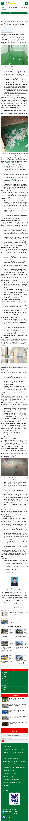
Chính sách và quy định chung (10, 809)
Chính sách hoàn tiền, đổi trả (10, 814)
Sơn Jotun (4, 678)
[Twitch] (12, 607)
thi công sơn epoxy (10, 179)
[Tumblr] (16, 607)
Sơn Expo (4, 674)
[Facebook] (10, 607)
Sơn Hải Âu (4, 687)
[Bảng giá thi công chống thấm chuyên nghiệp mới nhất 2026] (5, 706)
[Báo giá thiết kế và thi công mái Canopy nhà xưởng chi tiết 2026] (19, 643)
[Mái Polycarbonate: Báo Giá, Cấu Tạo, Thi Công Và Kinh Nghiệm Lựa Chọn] (19, 657)
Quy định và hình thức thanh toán (11, 811)
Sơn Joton (4, 689)
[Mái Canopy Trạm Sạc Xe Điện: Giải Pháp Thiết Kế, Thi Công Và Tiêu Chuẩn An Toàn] (19, 631)
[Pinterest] (14, 607)
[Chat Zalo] (3, 811)
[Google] (18, 607)
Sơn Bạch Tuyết (5, 683)
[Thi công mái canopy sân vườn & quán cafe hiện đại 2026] (5, 724)
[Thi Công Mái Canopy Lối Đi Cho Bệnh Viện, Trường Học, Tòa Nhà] (4, 631)
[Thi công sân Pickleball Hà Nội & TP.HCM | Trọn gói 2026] (5, 712)
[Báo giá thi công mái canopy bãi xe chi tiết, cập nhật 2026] (5, 718)
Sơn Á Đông (4, 681)
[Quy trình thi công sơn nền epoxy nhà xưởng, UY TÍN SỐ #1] (5, 699)
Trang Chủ (3, 7)
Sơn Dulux (4, 676)
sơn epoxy (8, 161)
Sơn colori (4, 672)
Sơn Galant (4, 685)
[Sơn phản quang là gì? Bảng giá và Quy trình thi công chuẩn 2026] (4, 657)
